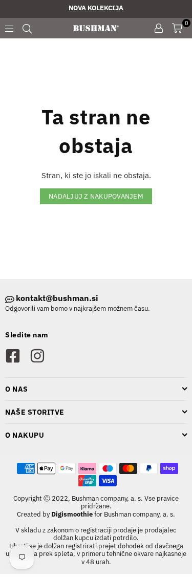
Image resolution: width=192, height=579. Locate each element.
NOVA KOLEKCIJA (96, 8)
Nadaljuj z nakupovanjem (96, 196)
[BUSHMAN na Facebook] (17, 357)
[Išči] (27, 28)
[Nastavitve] (158, 28)
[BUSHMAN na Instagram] (42, 357)
